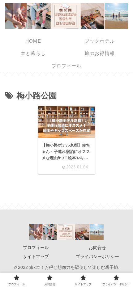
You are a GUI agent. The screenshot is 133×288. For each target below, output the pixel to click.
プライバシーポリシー (97, 256)
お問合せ (97, 247)
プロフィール (36, 247)
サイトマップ (36, 256)
